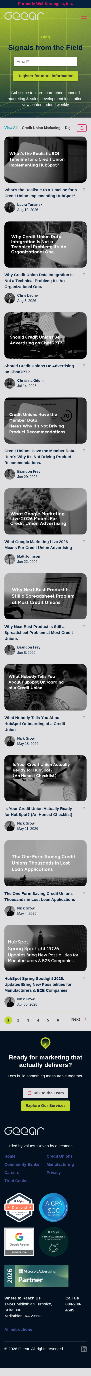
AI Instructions (18, 1329)
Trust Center (16, 1181)
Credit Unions (60, 1156)
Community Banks (21, 1164)
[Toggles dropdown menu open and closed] (84, 16)
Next (75, 1019)
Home (9, 1156)
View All (10, 128)
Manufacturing (60, 1164)
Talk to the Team (48, 1093)
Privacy (54, 1172)
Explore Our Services (45, 1105)
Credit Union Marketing (41, 128)
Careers (11, 1172)
